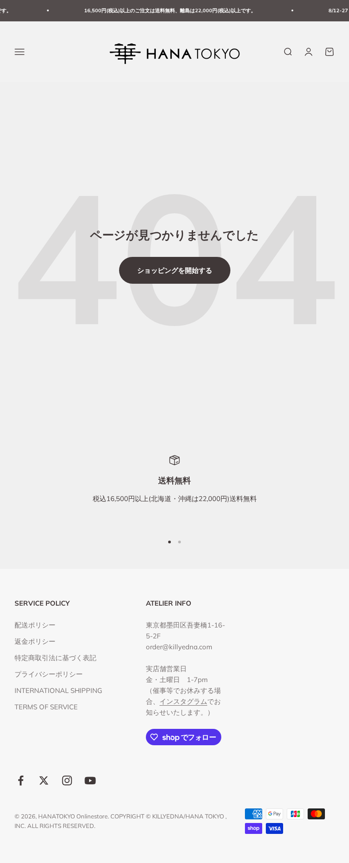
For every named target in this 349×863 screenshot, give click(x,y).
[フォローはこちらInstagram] (67, 780)
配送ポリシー (35, 625)
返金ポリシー (35, 641)
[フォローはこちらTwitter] (44, 780)
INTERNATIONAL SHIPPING (58, 690)
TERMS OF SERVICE (46, 706)
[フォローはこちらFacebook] (21, 780)
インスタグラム (183, 701)
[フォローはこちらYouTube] (90, 780)
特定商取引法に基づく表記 (55, 657)
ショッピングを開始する (174, 270)
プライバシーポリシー (49, 674)
